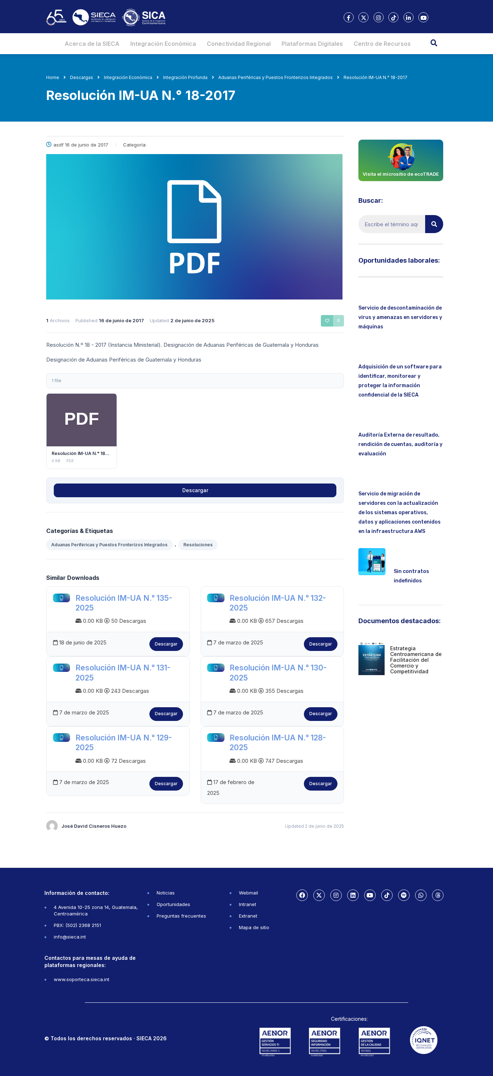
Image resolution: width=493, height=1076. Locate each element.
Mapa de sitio (254, 927)
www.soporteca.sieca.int (81, 979)
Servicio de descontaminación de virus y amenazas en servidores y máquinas (400, 317)
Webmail (248, 893)
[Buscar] (434, 224)
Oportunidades (173, 904)
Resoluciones (198, 544)
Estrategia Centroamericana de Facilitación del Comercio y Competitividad (416, 659)
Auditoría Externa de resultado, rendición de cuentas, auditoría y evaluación (400, 444)
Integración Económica (163, 43)
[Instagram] (336, 895)
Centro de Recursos (382, 43)
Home (52, 77)
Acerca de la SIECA (92, 43)
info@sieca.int (70, 937)
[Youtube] (370, 895)
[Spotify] (404, 895)
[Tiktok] (387, 895)
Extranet (248, 916)
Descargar (81, 419)
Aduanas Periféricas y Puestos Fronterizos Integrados (109, 544)
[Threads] (438, 895)
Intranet (247, 904)
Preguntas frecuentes (181, 916)
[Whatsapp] (421, 895)
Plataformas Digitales (312, 43)
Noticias (166, 893)
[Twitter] (319, 895)
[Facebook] (302, 895)
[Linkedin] (353, 895)
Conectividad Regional (239, 43)
